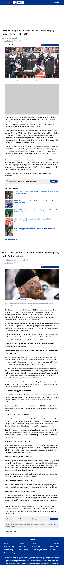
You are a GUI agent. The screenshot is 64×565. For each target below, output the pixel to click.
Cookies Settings (9, 553)
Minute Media (12, 557)
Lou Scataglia (8, 41)
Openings (21, 543)
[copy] (15, 45)
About (6, 543)
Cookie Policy (8, 550)
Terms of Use (54, 546)
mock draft (12, 339)
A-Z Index (53, 550)
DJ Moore (21, 151)
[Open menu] (4, 3)
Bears (16, 310)
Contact (34, 543)
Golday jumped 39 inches (13, 406)
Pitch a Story (22, 546)
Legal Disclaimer (23, 550)
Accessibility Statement (39, 550)
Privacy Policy (36, 546)
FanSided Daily (9, 546)
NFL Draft (13, 531)
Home (7, 239)
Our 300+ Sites (55, 543)
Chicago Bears (35, 117)
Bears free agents (40, 419)
